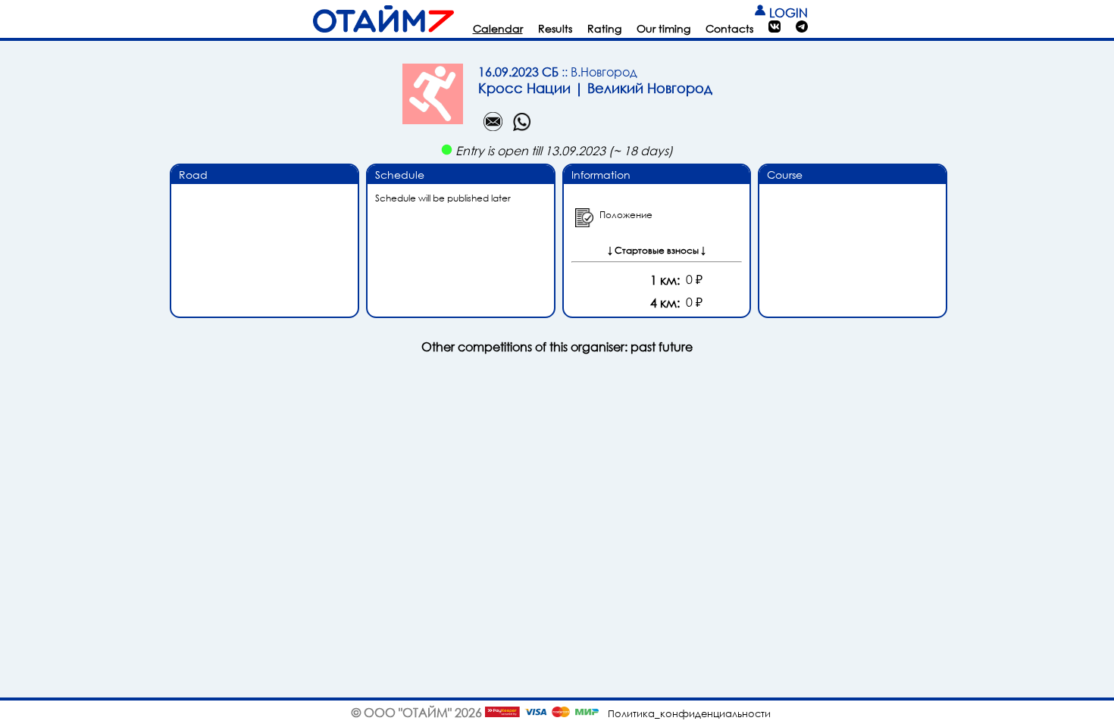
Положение (625, 214)
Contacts (729, 28)
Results (555, 28)
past (643, 346)
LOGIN (787, 12)
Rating (604, 28)
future (676, 346)
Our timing (663, 28)
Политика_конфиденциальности (689, 713)
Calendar (498, 28)
